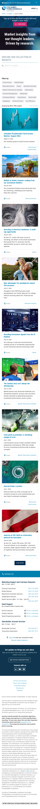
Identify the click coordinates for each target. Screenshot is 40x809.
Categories (6, 101)
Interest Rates (18, 82)
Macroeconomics (8, 86)
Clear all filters (33, 106)
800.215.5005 (33, 591)
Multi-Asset (32, 97)
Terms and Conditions (20, 683)
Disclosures (20, 688)
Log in (11, 637)
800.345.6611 (33, 628)
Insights (9, 13)
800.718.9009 (33, 588)
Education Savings (30, 86)
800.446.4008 (33, 597)
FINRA (28, 771)
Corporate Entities (20, 685)
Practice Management (10, 93)
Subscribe (20, 24)
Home (3, 13)
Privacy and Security (20, 680)
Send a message (32, 610)
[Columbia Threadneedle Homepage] (12, 10)
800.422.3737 (33, 631)
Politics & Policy (18, 101)
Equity (19, 86)
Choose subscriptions (19, 660)
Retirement (23, 93)
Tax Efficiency (30, 101)
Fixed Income (7, 82)
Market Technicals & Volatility (12, 90)
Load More (20, 563)
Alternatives (29, 90)
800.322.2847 (33, 601)
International (21, 97)
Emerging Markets (9, 97)
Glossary (20, 690)
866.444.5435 (33, 594)
